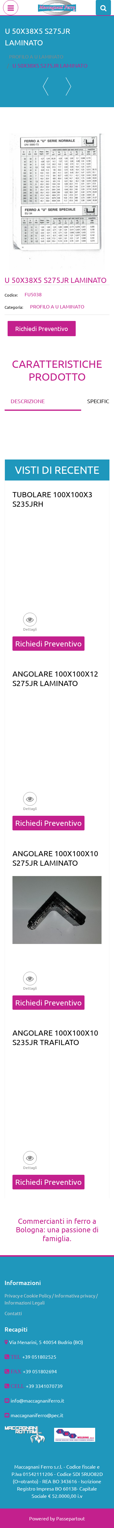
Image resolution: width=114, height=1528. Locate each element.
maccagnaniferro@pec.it (37, 1415)
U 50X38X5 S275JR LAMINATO (50, 65)
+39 (30, 1386)
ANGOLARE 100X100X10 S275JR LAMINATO (55, 858)
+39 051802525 (39, 1357)
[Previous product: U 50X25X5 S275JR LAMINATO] (46, 86)
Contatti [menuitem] (13, 1313)
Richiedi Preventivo (41, 328)
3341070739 (49, 1386)
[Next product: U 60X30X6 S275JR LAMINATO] (68, 86)
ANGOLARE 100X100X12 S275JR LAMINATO (55, 678)
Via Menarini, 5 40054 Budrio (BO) (46, 1342)
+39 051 (31, 1371)
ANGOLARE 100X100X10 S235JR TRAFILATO (55, 1037)
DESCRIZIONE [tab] (28, 401)
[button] (57, 201)
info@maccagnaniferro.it (37, 1400)
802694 (48, 1371)
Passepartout (70, 1518)
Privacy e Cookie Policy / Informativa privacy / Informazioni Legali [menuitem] (51, 1299)
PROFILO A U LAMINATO (36, 56)
